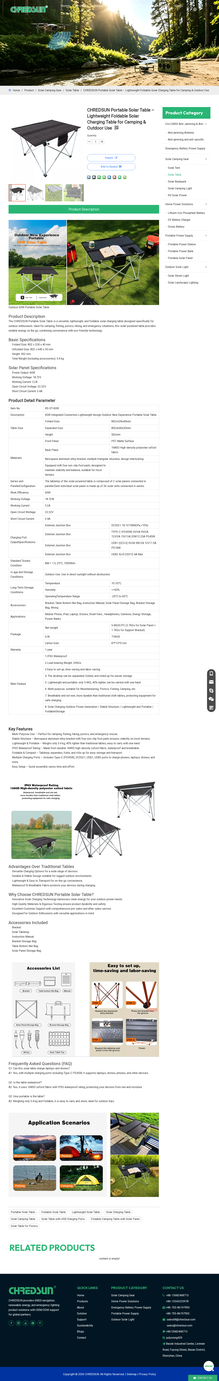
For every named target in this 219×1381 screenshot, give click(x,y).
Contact (67, 13)
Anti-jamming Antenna (181, 132)
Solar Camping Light (180, 188)
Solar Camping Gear (177, 159)
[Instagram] (33, 1323)
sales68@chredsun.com (181, 1319)
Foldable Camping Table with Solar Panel (115, 1219)
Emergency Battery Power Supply (185, 148)
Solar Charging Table (118, 1212)
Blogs (178, 6)
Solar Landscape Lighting (183, 282)
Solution (116, 6)
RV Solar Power (177, 195)
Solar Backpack (177, 181)
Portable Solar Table (23, 1212)
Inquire (109, 157)
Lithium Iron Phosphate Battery (186, 213)
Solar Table (174, 174)
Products (82, 1301)
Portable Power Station (182, 244)
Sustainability (158, 6)
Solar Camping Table (23, 1219)
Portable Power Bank (180, 251)
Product (82, 6)
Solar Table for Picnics (24, 1226)
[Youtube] (25, 1323)
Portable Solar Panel (180, 258)
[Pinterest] (40, 1323)
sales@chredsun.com (179, 1325)
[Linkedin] (18, 1323)
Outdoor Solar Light (176, 267)
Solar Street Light (178, 275)
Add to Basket (109, 166)
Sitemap (132, 1374)
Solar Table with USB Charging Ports (63, 1219)
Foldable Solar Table (53, 1212)
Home (65, 6)
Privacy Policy (147, 1374)
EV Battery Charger (179, 219)
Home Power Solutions (179, 204)
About (99, 6)
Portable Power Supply (179, 235)
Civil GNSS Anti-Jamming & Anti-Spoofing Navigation (187, 124)
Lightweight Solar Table (86, 1212)
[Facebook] (11, 1323)
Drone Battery (176, 226)
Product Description (84, 209)
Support (134, 6)
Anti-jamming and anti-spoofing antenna (189, 139)
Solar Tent (174, 167)
